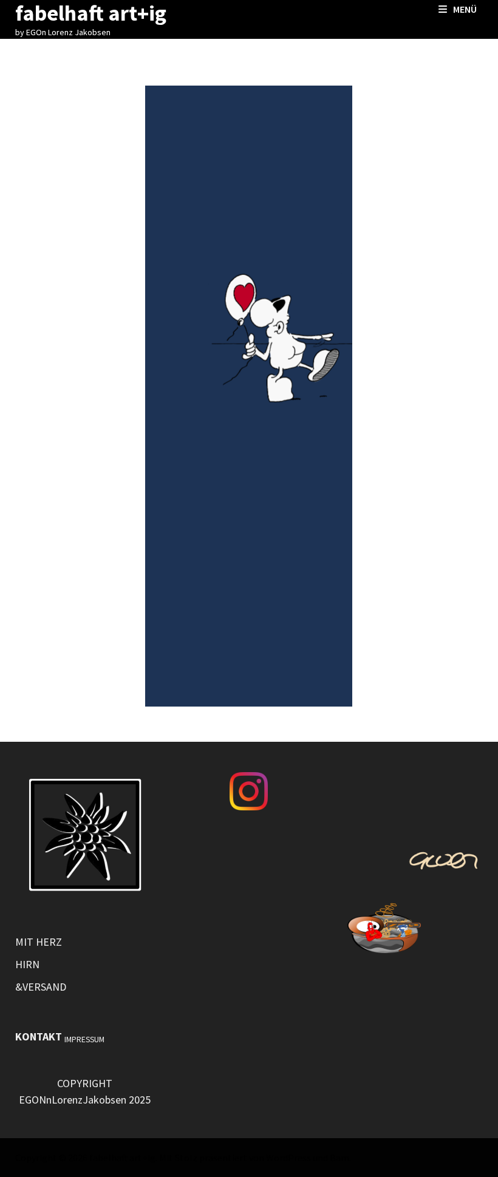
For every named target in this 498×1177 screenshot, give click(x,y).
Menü (465, 9)
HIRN (27, 964)
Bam (339, 1158)
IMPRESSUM (84, 1039)
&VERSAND (40, 987)
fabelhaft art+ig (122, 1158)
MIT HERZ (38, 942)
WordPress (288, 1158)
